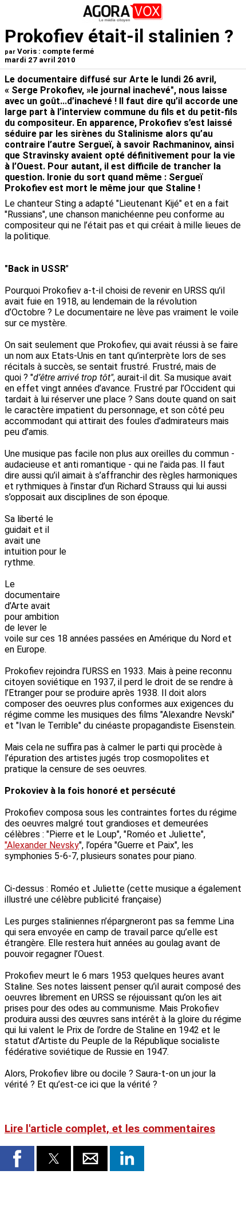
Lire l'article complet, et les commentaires (110, 1128)
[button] (17, 1158)
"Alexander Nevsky (42, 845)
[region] (155, 562)
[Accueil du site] (123, 19)
